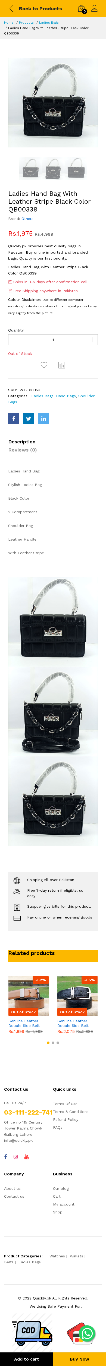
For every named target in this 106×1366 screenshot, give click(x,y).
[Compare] (62, 364)
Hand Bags (66, 396)
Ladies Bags (49, 22)
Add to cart (26, 1359)
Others (27, 218)
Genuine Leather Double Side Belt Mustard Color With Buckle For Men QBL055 (26, 1023)
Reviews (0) (22, 450)
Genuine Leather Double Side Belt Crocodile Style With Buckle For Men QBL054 (76, 1023)
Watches (57, 1256)
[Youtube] (26, 1156)
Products (26, 22)
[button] (48, 1043)
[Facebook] (5, 1156)
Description (22, 441)
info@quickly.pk (18, 1140)
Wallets (76, 1256)
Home (9, 22)
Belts (9, 1262)
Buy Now (79, 1359)
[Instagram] (16, 1156)
